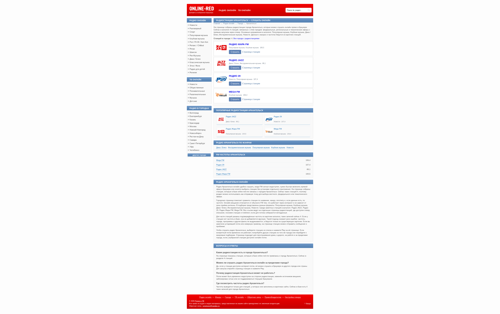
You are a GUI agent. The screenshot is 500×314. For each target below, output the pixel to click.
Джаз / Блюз (221, 147)
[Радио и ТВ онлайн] (201, 8)
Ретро (192, 49)
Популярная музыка (261, 147)
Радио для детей (197, 69)
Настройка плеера (293, 297)
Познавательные (197, 91)
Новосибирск (195, 133)
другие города (199, 155)
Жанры (218, 297)
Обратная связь (254, 297)
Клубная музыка (278, 147)
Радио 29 (234, 76)
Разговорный (195, 28)
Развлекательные (198, 94)
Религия (193, 72)
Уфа (191, 147)
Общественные (197, 87)
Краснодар (194, 123)
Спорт (192, 32)
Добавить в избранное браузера (201, 13)
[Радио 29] (221, 80)
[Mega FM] (221, 96)
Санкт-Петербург (197, 143)
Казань (193, 120)
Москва (193, 126)
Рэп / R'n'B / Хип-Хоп (199, 42)
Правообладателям (273, 297)
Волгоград (194, 113)
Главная (217, 23)
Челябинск (194, 150)
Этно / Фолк (195, 66)
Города (240, 23)
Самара (193, 140)
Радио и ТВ (199, 301)
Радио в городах (199, 108)
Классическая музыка (199, 62)
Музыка (193, 98)
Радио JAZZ (236, 60)
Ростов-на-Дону (197, 136)
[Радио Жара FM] (221, 48)
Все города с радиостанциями (246, 38)
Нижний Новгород (197, 130)
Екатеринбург (196, 116)
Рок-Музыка (195, 55)
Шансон (193, 52)
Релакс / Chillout (197, 45)
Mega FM (234, 92)
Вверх (308, 304)
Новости (290, 147)
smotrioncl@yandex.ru (211, 306)
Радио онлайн (227, 10)
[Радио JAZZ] (221, 64)
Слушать (235, 52)
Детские (193, 101)
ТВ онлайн (244, 10)
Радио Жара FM (239, 44)
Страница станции (251, 52)
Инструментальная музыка (239, 147)
